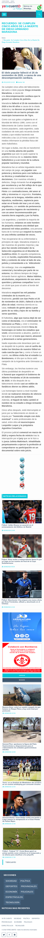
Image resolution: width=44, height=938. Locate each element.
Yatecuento (10, 862)
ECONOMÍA (18, 922)
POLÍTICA (26, 918)
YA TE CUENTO (7, 918)
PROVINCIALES (7, 922)
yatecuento (11, 8)
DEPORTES (36, 918)
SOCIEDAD (17, 918)
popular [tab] (22, 675)
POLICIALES (28, 922)
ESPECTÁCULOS (7, 925)
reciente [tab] (22, 680)
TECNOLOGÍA (19, 925)
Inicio (3, 38)
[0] (22, 459)
